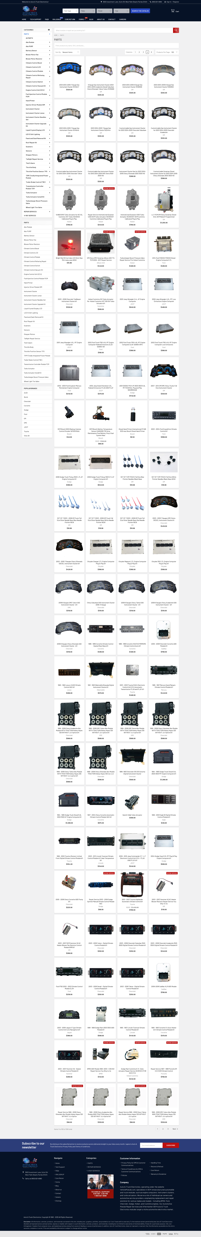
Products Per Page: (163, 52)
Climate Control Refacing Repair (35, 76)
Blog (91, 19)
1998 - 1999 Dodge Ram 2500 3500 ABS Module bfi (100, 1029)
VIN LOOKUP (56, 19)
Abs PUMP (29, 46)
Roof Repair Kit (31, 142)
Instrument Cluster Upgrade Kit (36, 125)
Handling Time (156, 1163)
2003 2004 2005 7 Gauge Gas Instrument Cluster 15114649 (69, 129)
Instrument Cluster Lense (35, 113)
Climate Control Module (34, 71)
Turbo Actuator (31, 193)
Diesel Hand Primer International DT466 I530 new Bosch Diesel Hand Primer (132, 430)
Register (176, 2)
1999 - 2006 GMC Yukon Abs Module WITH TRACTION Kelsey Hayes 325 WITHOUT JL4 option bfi (101, 730)
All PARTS (29, 38)
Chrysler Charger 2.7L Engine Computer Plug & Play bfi (100, 562)
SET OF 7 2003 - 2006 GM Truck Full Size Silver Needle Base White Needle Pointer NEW (101, 520)
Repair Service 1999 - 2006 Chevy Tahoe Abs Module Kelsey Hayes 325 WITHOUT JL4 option (132, 1114)
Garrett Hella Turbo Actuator (132, 815)
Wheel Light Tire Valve (34, 207)
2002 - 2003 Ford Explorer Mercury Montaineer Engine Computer (69, 387)
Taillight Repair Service (34, 159)
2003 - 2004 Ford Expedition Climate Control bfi (164, 430)
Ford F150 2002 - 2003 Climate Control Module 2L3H (69, 987)
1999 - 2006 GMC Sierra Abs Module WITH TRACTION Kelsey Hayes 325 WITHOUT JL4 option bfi (132, 730)
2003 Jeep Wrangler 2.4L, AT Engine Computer (132, 300)
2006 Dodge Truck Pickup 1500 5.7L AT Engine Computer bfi (100, 478)
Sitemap (58, 1201)
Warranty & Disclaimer (158, 1174)
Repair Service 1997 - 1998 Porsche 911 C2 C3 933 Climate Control (164, 1070)
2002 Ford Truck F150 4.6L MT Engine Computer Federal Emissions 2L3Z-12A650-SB (101, 344)
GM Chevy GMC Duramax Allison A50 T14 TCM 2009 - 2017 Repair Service (101, 259)
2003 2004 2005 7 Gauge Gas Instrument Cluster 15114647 (69, 86)
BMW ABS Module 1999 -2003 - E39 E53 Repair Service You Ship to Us (100, 1070)
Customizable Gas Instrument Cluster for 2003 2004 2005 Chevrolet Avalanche (164, 130)
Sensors (29, 151)
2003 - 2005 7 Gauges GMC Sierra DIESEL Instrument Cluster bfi (164, 519)
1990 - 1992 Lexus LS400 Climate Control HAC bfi (69, 686)
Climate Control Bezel (34, 63)
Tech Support (35, 19)
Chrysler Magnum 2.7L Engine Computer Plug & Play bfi (132, 562)
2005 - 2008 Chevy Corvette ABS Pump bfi (69, 900)
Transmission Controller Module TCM (34, 187)
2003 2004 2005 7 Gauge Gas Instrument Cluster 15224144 (101, 129)
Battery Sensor (31, 50)
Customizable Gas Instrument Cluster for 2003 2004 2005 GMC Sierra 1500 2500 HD (101, 173)
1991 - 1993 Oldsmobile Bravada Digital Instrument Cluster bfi (101, 686)
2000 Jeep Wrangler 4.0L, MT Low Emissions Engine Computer (164, 300)
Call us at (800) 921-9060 (33, 1178)
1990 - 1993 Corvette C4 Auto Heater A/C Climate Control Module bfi (163, 1029)
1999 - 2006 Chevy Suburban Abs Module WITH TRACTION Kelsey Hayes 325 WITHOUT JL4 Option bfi (164, 730)
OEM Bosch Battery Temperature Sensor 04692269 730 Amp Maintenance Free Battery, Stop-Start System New (101, 432)
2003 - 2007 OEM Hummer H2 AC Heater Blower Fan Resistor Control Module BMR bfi (69, 945)
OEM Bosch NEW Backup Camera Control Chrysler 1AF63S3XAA (69, 430)
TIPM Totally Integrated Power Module (37, 177)
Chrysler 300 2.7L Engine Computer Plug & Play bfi (164, 562)
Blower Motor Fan (32, 55)
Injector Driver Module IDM (35, 105)
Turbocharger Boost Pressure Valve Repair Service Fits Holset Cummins (132, 259)
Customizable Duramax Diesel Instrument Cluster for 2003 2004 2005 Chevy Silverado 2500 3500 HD (163, 173)
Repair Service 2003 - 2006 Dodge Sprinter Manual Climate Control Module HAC (100, 901)
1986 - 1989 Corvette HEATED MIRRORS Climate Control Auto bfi (132, 645)
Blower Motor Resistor (34, 59)
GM (25, 418)
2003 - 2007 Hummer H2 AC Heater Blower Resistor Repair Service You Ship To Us (163, 901)
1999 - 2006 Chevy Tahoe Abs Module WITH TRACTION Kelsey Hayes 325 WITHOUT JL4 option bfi (69, 774)
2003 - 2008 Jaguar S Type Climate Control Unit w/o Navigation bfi (69, 1029)
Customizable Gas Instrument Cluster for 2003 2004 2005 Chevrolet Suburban (132, 129)
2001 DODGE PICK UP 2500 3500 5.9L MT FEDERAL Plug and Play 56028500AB (132, 388)
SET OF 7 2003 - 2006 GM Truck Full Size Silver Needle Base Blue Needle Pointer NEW (69, 520)
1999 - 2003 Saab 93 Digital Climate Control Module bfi (164, 816)
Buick (26, 397)
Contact (111, 19)
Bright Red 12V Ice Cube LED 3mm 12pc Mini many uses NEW (69, 259)
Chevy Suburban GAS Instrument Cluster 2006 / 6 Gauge (101, 604)
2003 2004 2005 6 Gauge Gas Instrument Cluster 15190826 (132, 86)
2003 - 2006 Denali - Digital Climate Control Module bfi (101, 987)
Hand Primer (30, 101)
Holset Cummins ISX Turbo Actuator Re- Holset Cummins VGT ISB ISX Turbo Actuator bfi (100, 301)
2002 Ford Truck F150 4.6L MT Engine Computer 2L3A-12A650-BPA (132, 343)
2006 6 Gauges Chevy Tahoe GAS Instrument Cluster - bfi (132, 604)
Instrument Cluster (33, 109)
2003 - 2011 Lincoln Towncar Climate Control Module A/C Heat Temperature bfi (101, 858)
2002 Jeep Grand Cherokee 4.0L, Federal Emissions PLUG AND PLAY (100, 387)
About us (100, 19)
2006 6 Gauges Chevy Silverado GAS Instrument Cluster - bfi (69, 645)
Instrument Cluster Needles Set (36, 118)
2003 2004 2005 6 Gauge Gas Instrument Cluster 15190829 (164, 86)
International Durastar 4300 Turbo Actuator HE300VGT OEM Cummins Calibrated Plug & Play (132, 217)
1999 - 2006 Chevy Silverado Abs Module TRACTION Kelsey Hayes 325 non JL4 (101, 773)
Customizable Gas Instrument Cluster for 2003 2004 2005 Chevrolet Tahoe (69, 172)
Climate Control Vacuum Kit (36, 86)
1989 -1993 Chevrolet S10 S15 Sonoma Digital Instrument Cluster (132, 773)
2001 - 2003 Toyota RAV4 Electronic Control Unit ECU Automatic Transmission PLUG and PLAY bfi (132, 687)
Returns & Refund (157, 1166)
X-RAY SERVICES (30, 215)
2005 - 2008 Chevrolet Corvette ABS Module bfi (164, 645)
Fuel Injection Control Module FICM (36, 95)
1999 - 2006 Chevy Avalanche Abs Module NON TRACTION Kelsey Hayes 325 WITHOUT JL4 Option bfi (101, 1114)
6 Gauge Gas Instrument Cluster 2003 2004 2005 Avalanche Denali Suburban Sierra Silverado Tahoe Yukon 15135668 (100, 87)
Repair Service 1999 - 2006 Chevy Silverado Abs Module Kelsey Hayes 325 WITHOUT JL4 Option (69, 1114)
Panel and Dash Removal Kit (36, 138)
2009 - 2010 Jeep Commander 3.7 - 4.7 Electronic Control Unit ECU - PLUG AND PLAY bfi (132, 858)
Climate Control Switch (34, 82)
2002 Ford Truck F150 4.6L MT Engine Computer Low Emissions (164, 343)
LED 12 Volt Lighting (33, 134)
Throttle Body (31, 167)
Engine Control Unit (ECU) (35, 90)
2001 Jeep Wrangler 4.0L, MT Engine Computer (69, 343)
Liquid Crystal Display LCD (35, 130)
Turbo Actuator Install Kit (35, 197)
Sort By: (58, 52)
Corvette (27, 406)
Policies (124, 1175)
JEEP (26, 427)
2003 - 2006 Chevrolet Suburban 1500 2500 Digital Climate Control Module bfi (132, 944)
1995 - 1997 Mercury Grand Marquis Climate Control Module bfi (163, 686)
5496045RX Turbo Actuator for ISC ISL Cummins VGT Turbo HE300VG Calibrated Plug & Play (69, 217)
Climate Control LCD (33, 67)
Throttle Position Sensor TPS (36, 171)
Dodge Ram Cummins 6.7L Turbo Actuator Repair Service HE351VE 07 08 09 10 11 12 (132, 1071)
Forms (81, 19)
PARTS (26, 34)
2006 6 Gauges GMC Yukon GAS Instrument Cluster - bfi (69, 604)
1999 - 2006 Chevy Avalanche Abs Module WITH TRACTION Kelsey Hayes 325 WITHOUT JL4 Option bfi (69, 730)
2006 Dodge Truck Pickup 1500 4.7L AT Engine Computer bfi (69, 478)
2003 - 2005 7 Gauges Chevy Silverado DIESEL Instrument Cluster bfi (69, 562)
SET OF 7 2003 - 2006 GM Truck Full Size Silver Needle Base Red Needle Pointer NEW (132, 520)
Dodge (26, 410)
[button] (100, 1186)
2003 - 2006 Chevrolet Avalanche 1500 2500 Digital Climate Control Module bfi (163, 944)
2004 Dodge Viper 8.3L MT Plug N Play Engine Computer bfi (164, 857)
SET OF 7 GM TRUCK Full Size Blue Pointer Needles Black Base (132, 478)
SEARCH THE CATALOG (140, 11)
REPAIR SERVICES (30, 211)
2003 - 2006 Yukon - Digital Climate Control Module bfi (101, 944)
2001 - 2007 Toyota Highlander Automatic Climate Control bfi (132, 900)
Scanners (29, 147)
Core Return (70, 19)
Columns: (129, 52)
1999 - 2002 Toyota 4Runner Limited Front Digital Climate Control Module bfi (69, 857)
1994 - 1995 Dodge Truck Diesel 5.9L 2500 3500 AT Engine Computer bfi (69, 816)
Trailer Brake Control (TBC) (36, 182)
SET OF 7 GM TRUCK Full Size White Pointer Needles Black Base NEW (164, 478)
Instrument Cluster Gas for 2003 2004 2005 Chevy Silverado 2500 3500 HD (132, 172)
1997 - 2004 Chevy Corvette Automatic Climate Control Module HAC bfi (100, 816)
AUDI (26, 393)
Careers (122, 19)
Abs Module (30, 42)
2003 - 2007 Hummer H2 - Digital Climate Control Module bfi (69, 1070)
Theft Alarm (30, 163)
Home (24, 19)
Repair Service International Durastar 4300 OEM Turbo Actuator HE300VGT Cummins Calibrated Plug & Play (101, 217)
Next (174, 1129)
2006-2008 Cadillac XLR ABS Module (164, 986)
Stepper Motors (31, 155)
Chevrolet (27, 401)
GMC (25, 423)
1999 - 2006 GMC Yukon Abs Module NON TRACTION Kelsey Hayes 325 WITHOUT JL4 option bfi (164, 1114)
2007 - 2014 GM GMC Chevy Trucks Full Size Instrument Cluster (164, 387)
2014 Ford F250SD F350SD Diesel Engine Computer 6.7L (163, 259)
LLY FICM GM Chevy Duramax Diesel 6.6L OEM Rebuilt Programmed (163, 216)
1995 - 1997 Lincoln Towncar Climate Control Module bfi (132, 1029)
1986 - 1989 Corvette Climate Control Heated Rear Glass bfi (100, 645)
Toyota (26, 431)
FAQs (47, 19)
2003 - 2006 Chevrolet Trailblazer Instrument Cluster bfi (69, 300)
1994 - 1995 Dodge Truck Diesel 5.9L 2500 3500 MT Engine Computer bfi (164, 773)
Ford (25, 414)
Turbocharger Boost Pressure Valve (36, 202)
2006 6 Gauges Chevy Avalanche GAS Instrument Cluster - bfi (164, 604)
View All (26, 436)
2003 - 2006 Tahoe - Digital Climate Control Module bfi (132, 987)
